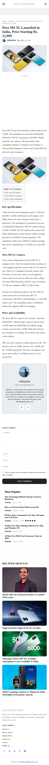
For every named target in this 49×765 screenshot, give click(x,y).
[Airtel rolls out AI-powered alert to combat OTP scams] (24, 579)
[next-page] (7, 699)
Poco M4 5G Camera (13, 196)
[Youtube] (25, 751)
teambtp (8, 502)
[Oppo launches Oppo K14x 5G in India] (24, 613)
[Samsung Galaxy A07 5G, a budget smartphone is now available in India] (24, 643)
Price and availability (14, 199)
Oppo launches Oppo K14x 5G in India (21, 628)
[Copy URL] (11, 419)
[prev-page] (3, 699)
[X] (27, 407)
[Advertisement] (24, 101)
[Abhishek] (4, 40)
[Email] (17, 419)
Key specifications (12, 192)
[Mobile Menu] (4, 4)
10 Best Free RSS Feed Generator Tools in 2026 (23, 537)
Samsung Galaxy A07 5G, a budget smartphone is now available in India (20, 660)
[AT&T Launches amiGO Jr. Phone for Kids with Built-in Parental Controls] (24, 677)
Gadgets (11, 21)
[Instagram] (9, 751)
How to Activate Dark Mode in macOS (22, 507)
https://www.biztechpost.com (24, 385)
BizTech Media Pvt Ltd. (29, 762)
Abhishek (11, 40)
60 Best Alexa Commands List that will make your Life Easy (24, 516)
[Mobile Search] (45, 4)
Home (4, 21)
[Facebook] (21, 407)
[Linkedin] (32, 419)
